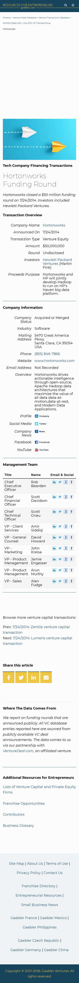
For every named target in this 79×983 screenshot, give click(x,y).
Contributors (14, 814)
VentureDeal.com (18, 751)
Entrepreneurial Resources (39, 895)
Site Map (16, 864)
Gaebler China (56, 950)
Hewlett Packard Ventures (57, 262)
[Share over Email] (46, 677)
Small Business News (39, 905)
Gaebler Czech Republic (38, 940)
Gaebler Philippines (40, 927)
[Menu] (73, 5)
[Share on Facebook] (8, 677)
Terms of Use (57, 864)
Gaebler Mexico (53, 918)
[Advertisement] (39, 75)
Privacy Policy (29, 873)
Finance (7, 18)
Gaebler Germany (25, 950)
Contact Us (53, 873)
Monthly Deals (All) (12, 23)
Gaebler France (24, 918)
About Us (35, 864)
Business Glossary (18, 826)
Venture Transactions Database (54, 18)
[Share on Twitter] (21, 677)
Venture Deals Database (24, 18)
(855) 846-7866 (47, 354)
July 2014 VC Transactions (36, 23)
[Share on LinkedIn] (33, 677)
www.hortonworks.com (55, 361)
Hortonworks (54, 225)
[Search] (65, 5)
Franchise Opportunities (24, 803)
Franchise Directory (38, 886)
